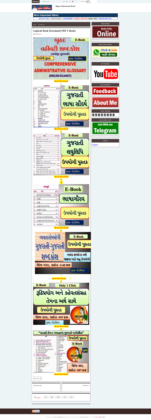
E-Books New (38, 34)
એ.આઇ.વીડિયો (67, 19)
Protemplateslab (84, 417)
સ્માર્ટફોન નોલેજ (92, 19)
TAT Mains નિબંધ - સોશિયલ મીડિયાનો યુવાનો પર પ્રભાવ (50, 2)
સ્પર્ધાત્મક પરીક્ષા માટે (80, 19)
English (95, 144)
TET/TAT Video (45, 19)
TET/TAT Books (56, 19)
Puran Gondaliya (59, 417)
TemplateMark (101, 417)
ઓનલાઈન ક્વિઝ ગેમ (104, 19)
